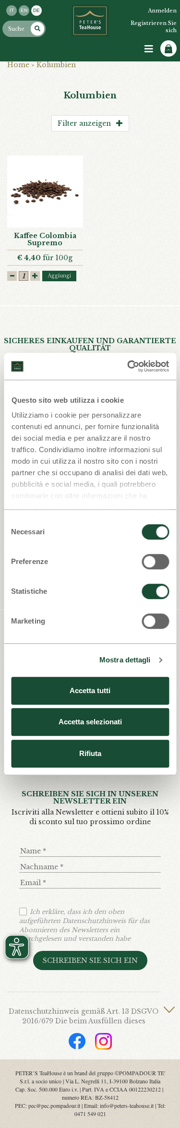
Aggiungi (59, 276)
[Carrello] (168, 48)
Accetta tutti (90, 690)
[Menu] (148, 49)
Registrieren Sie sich (154, 27)
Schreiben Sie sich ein (90, 960)
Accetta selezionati (90, 722)
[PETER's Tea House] (90, 20)
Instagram (103, 1041)
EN (24, 10)
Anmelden (162, 10)
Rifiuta (90, 753)
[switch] (155, 561)
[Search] (37, 29)
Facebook (77, 1041)
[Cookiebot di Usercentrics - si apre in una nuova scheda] (128, 366)
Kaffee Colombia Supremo (45, 239)
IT (12, 10)
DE (36, 10)
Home (18, 64)
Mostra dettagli (125, 660)
